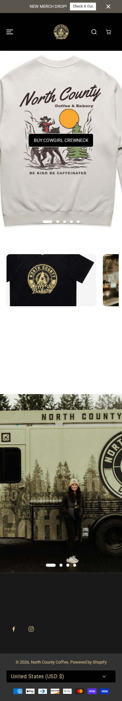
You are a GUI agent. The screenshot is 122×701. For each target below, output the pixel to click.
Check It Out (83, 6)
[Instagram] (31, 629)
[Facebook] (14, 629)
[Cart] (108, 32)
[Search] (94, 32)
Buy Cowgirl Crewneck (61, 140)
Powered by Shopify (88, 662)
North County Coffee (49, 662)
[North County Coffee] (61, 32)
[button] (9, 32)
